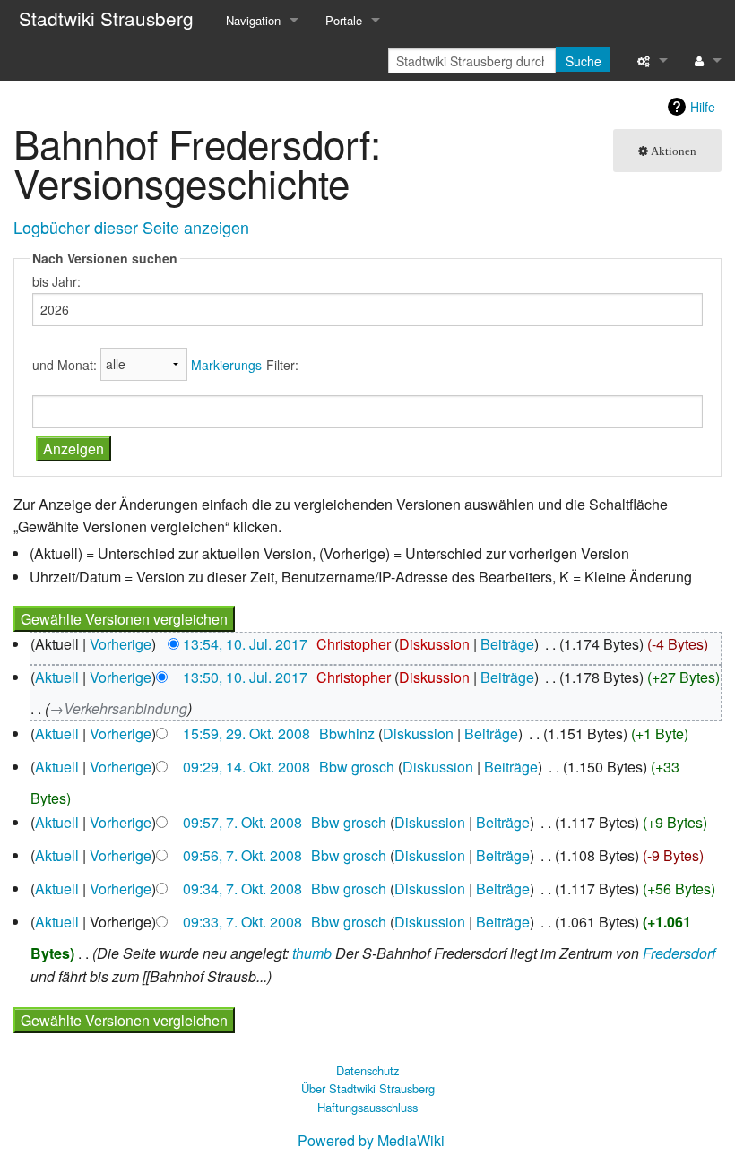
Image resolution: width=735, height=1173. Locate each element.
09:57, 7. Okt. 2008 (242, 822)
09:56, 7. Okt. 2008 (242, 855)
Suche (583, 61)
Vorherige (120, 644)
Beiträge (507, 644)
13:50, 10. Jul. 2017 (245, 677)
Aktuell (57, 677)
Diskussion (434, 644)
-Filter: (244, 364)
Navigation (253, 20)
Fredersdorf (679, 953)
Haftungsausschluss (367, 1107)
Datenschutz (367, 1070)
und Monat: (64, 364)
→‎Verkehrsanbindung (118, 708)
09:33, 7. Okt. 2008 (242, 921)
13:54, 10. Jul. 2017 (245, 644)
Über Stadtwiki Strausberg (368, 1088)
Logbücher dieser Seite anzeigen (131, 226)
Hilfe (702, 107)
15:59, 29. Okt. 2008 (246, 733)
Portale (343, 20)
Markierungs (226, 364)
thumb (312, 953)
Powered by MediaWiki (371, 1140)
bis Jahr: (56, 281)
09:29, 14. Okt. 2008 (246, 766)
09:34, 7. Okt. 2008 (242, 888)
